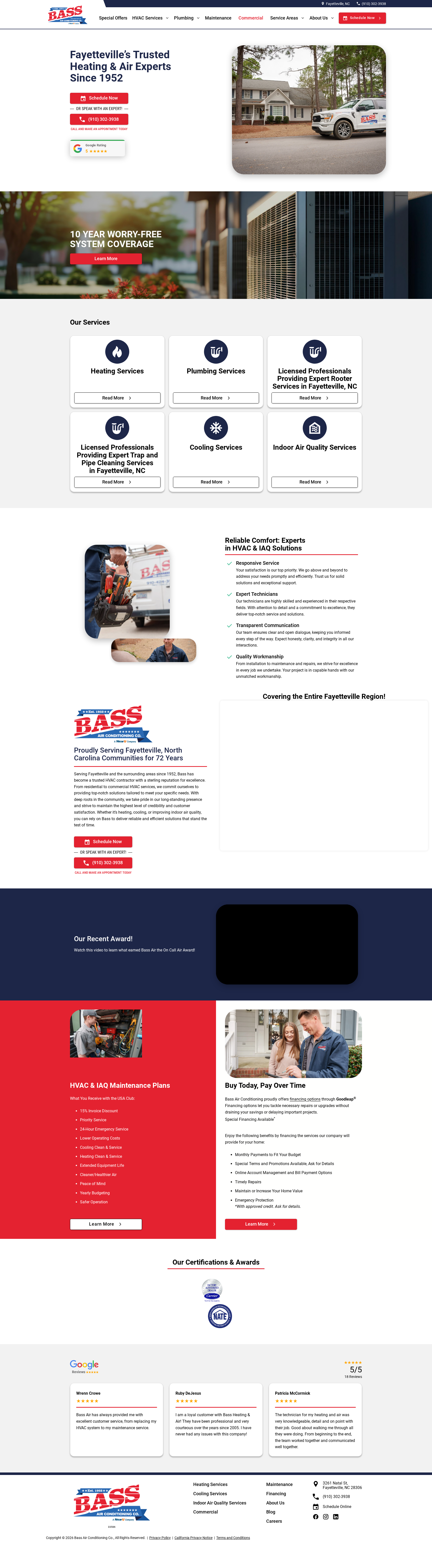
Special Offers (113, 18)
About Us (319, 18)
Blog (270, 1511)
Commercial (250, 18)
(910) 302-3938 (374, 4)
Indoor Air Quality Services (219, 1502)
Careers (274, 1521)
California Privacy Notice (193, 1538)
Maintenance (218, 18)
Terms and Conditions (233, 1538)
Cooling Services (210, 1493)
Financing (276, 1493)
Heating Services (210, 1484)
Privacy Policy (160, 1538)
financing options (305, 1099)
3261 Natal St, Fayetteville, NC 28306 (342, 1485)
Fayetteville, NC (338, 4)
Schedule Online (337, 1506)
